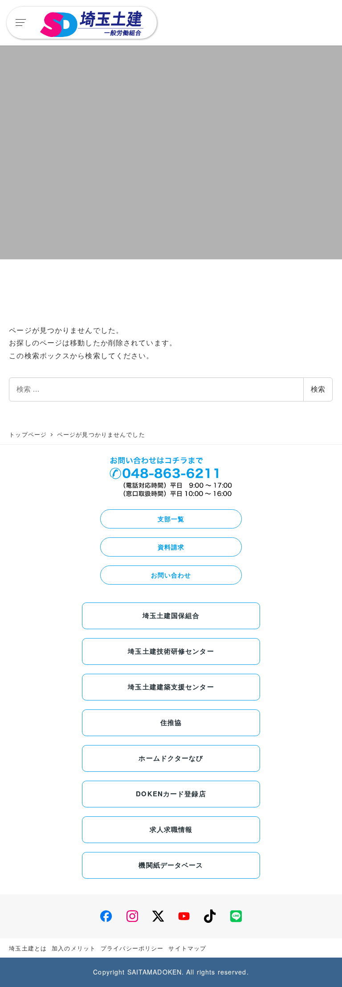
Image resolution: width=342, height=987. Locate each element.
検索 (318, 389)
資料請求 (171, 546)
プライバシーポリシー (132, 948)
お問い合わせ (171, 574)
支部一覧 (171, 518)
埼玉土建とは (28, 948)
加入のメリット (74, 948)
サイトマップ (187, 948)
